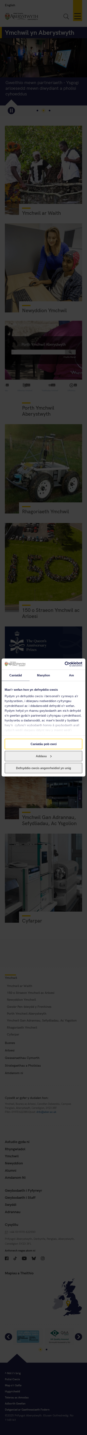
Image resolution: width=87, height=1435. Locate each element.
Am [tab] (71, 675)
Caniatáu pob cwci (44, 744)
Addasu (41, 756)
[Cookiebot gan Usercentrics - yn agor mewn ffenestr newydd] (64, 664)
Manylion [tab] (43, 675)
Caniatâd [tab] (15, 675)
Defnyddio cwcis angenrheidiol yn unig (43, 768)
